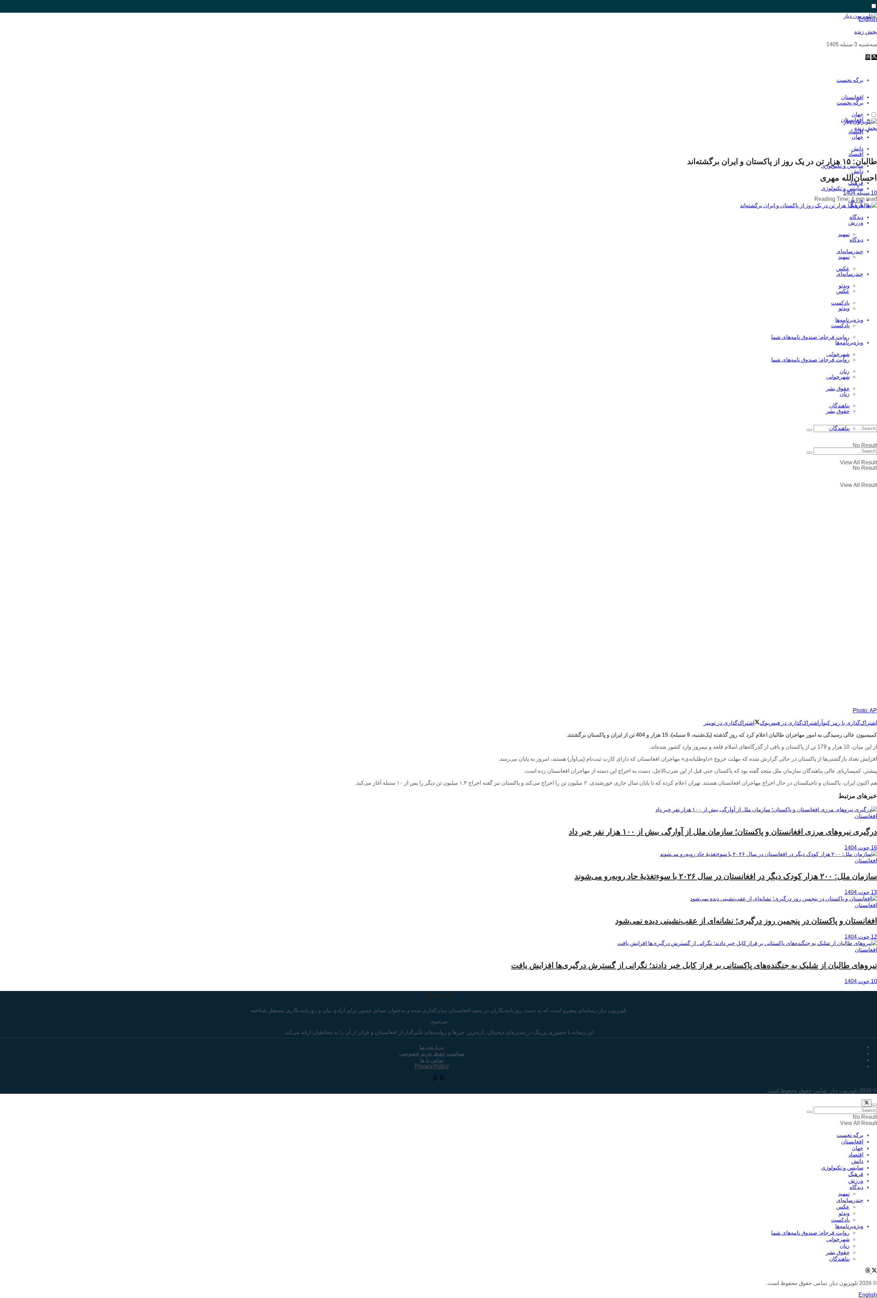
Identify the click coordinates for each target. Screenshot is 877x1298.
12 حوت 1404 (860, 937)
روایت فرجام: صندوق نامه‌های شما (810, 337)
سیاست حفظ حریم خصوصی (431, 1053)
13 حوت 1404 (860, 892)
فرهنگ (855, 1174)
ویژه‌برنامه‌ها (849, 342)
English (868, 1295)
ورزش (855, 222)
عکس (843, 268)
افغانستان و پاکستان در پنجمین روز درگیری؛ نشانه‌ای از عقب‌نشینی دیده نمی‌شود (746, 920)
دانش (857, 171)
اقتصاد (856, 154)
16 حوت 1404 (860, 847)
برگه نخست (850, 80)
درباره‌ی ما (432, 1047)
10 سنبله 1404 (860, 193)
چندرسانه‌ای (849, 251)
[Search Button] (809, 430)
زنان (845, 394)
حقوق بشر (838, 388)
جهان (857, 137)
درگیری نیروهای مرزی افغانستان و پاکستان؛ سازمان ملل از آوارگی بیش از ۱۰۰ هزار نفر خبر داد (723, 831)
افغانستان (866, 816)
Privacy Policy (432, 1066)
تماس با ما (432, 1060)
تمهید (844, 234)
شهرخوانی (838, 377)
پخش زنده (865, 32)
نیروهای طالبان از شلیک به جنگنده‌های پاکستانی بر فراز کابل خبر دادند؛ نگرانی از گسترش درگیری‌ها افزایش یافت (694, 965)
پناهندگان (839, 428)
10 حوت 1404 (860, 981)
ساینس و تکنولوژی (842, 188)
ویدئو (844, 308)
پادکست (840, 325)
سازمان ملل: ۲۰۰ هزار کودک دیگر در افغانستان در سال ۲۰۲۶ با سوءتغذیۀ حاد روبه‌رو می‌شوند (726, 876)
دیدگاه (856, 240)
